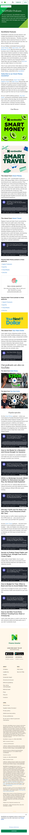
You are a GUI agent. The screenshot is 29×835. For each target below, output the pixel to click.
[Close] (26, 814)
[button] (14, 380)
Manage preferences (14, 827)
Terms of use (6, 705)
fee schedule (19, 784)
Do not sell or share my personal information (11, 719)
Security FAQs (20, 672)
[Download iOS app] (9, 654)
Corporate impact (7, 677)
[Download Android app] (19, 654)
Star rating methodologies (7, 686)
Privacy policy (6, 710)
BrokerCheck (9, 785)
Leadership (6, 672)
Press (4, 692)
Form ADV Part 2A (14, 782)
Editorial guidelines (8, 682)
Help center (20, 669)
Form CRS (7, 782)
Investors (5, 697)
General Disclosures (12, 784)
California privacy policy (9, 713)
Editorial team (6, 689)
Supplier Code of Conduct (9, 708)
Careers (5, 674)
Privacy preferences (8, 716)
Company (5, 669)
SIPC (7, 779)
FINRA (4, 779)
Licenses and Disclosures (8, 743)
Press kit (5, 694)
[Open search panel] (12, 2)
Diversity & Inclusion (8, 680)
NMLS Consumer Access (8, 741)
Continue (14, 831)
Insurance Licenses (7, 754)
